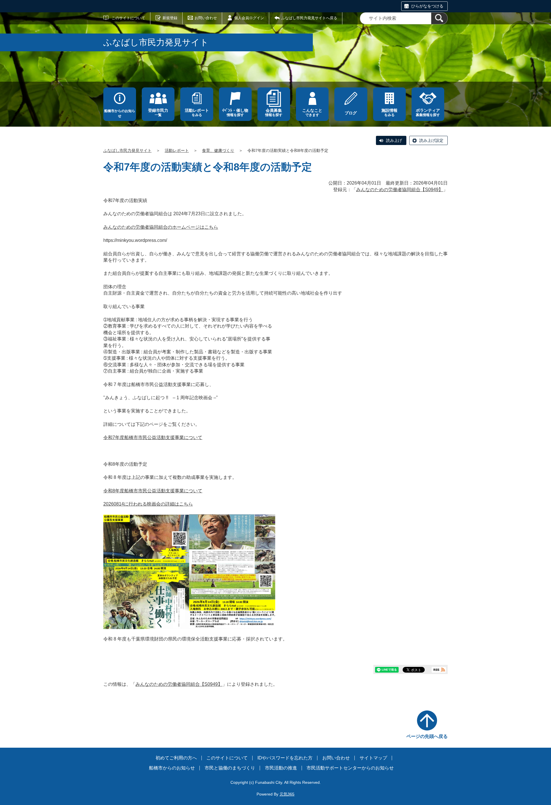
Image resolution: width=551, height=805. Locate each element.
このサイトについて (128, 18)
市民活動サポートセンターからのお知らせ (350, 767)
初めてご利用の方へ (176, 757)
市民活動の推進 (281, 767)
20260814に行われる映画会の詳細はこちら (148, 504)
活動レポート (177, 150)
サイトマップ (373, 757)
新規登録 (169, 18)
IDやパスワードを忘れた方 (285, 757)
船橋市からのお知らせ (119, 113)
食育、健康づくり (218, 150)
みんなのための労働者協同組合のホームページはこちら (160, 227)
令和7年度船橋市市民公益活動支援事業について (152, 437)
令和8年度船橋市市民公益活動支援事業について (152, 490)
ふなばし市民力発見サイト (127, 150)
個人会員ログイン (249, 18)
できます (312, 112)
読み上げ (394, 140)
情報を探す (235, 112)
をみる (197, 112)
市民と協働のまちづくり (230, 767)
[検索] (439, 18)
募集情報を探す (428, 112)
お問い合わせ (206, 18)
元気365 (287, 794)
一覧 (158, 112)
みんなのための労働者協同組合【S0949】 (399, 189)
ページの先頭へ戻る (427, 736)
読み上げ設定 (431, 140)
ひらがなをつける (427, 6)
